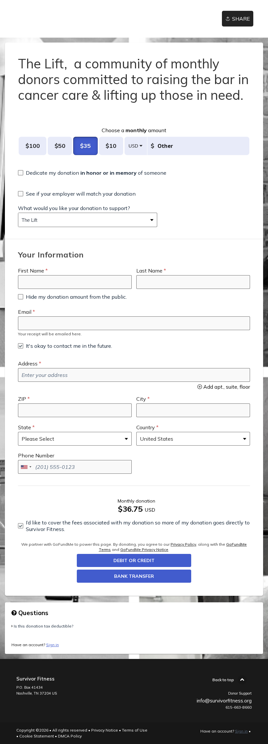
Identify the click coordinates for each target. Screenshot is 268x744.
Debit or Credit (134, 560)
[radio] (32, 146)
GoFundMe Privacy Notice (144, 549)
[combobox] (82, 220)
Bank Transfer (134, 576)
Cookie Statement (36, 736)
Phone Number (36, 455)
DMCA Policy (70, 736)
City (141, 399)
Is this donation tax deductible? (43, 626)
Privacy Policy (183, 544)
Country (145, 427)
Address (28, 363)
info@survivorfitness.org (224, 701)
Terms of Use (134, 730)
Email (24, 312)
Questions (32, 613)
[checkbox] (92, 172)
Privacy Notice (104, 730)
